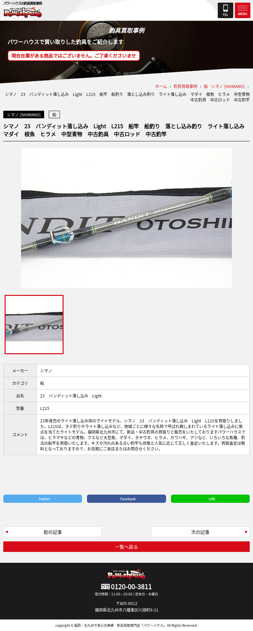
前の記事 (52, 532)
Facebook (128, 498)
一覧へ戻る (126, 546)
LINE (212, 498)
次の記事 (200, 532)
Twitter (44, 498)
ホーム (161, 86)
